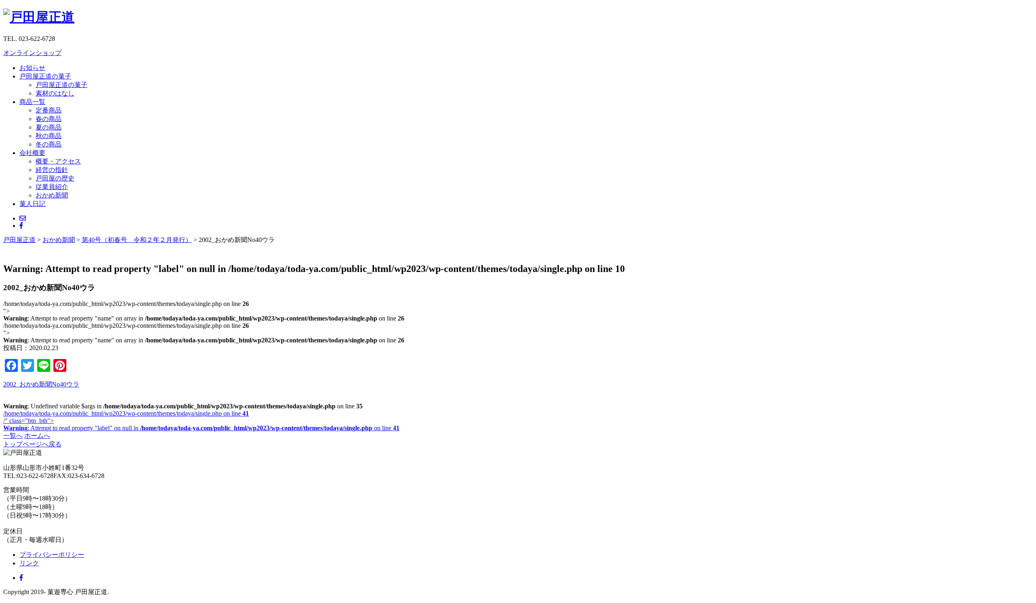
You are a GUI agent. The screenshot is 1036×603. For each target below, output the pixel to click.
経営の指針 (52, 169)
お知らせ (32, 67)
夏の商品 (49, 127)
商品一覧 (32, 101)
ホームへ (37, 435)
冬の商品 (49, 144)
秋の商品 (49, 135)
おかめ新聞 (52, 195)
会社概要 (32, 152)
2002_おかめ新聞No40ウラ (41, 384)
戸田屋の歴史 (55, 178)
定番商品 (49, 110)
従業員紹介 (52, 186)
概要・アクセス (58, 161)
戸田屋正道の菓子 (45, 76)
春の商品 (49, 118)
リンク (29, 563)
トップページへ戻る (32, 444)
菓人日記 (32, 203)
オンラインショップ (32, 52)
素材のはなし (55, 93)
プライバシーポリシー (51, 554)
